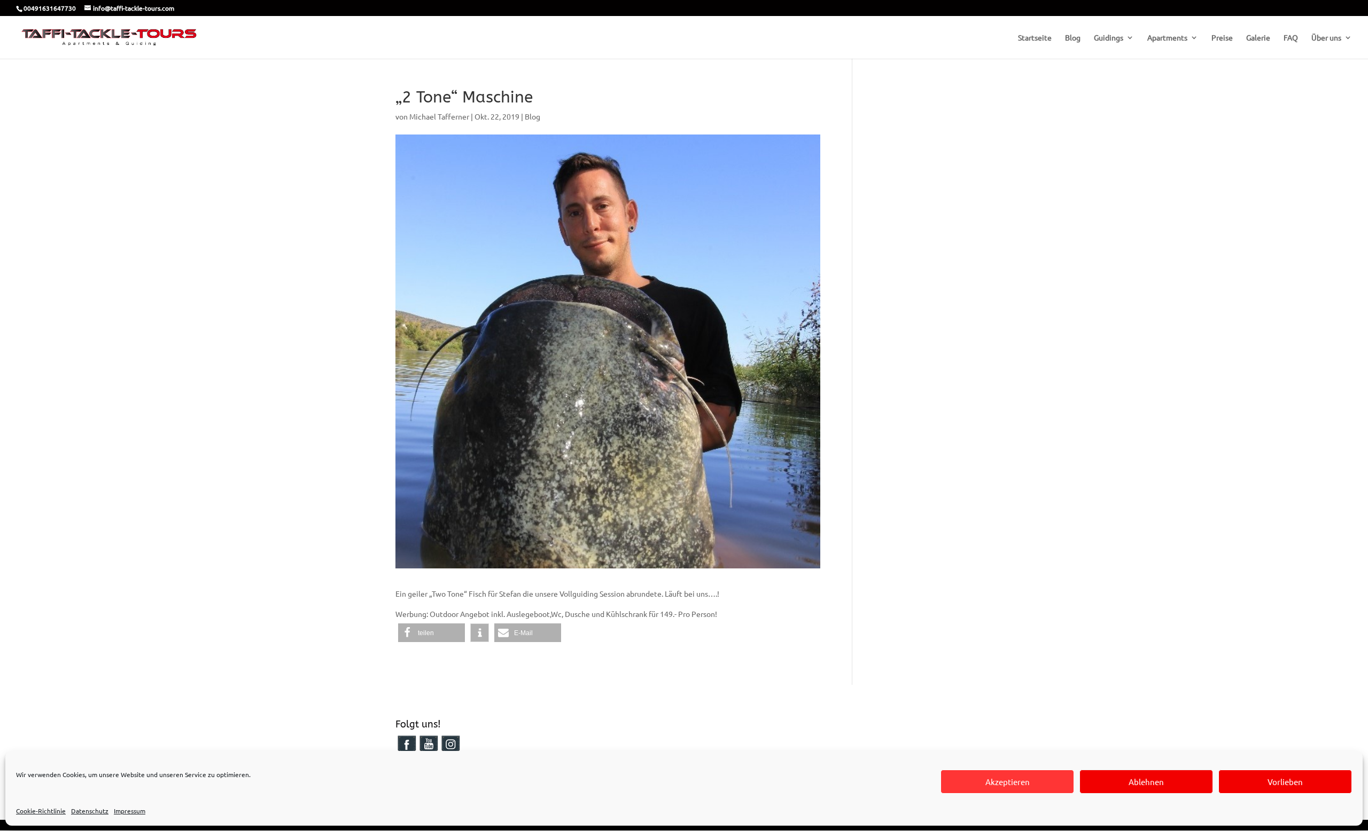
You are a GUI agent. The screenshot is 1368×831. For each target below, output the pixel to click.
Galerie (1258, 38)
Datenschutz (89, 810)
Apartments (1167, 38)
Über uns (1326, 38)
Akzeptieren (1007, 782)
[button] (431, 632)
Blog (1073, 38)
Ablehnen (1146, 782)
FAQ (1291, 38)
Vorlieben (1285, 782)
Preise (1222, 38)
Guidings (1108, 38)
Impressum (129, 810)
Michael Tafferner (439, 116)
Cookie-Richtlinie (41, 810)
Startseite (1035, 38)
